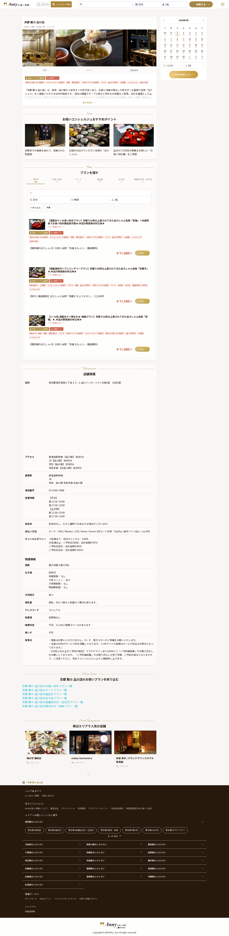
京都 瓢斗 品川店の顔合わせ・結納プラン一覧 (50, 706)
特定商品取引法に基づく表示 (139, 808)
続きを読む (88, 102)
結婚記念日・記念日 (143, 180)
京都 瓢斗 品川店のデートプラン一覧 (44, 690)
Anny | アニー (46, 898)
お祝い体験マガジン (88, 898)
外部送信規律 (117, 808)
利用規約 (82, 808)
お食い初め (57, 180)
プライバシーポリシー (98, 808)
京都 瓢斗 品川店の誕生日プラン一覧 (44, 694)
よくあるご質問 (32, 795)
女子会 (122, 180)
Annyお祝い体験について (36, 808)
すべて (36, 180)
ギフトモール (31, 898)
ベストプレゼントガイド (65, 898)
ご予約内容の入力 (181, 74)
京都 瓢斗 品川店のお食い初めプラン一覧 (47, 686)
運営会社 (54, 808)
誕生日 (100, 180)
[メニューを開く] (223, 4)
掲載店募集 (30, 911)
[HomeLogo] (114, 925)
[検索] (201, 4)
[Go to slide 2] (89, 774)
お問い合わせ (48, 795)
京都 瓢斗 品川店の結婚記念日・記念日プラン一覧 (52, 702)
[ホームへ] (16, 4)
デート (79, 180)
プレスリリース (68, 808)
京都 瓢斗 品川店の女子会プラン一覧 (44, 698)
